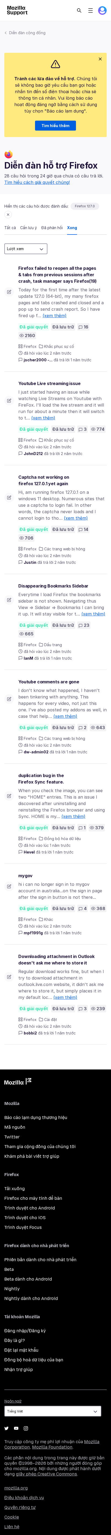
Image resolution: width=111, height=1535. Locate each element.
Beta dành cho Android (28, 1279)
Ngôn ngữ (13, 1401)
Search (79, 10)
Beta (9, 1269)
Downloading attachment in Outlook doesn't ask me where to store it (56, 960)
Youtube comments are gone (48, 681)
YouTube (16, 1428)
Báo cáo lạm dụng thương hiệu (35, 1117)
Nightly (12, 1288)
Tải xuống (14, 1188)
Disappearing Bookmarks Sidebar (53, 586)
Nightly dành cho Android (31, 1298)
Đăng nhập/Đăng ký (25, 1330)
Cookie (11, 1517)
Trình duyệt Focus (23, 1227)
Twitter (12, 1136)
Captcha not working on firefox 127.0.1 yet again (43, 480)
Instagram (26, 1428)
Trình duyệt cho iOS (25, 1217)
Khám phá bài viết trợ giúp (31, 1156)
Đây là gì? (14, 1340)
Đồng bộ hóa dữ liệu (62, 838)
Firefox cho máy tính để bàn (33, 1198)
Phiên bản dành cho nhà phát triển (40, 1259)
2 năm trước (71, 453)
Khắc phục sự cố (59, 346)
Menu (90, 10)
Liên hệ (11, 1526)
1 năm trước (81, 360)
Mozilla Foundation (52, 1447)
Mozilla (17, 1082)
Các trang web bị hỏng (64, 549)
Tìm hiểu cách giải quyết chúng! (37, 182)
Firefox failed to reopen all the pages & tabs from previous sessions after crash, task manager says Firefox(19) (57, 274)
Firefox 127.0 (85, 206)
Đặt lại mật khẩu (21, 1350)
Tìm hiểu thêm (55, 125)
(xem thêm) (55, 315)
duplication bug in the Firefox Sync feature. (41, 779)
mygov (25, 875)
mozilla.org (16, 1488)
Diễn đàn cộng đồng (27, 32)
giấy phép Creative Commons (46, 1474)
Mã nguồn (14, 1127)
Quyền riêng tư (20, 1507)
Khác (48, 919)
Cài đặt (50, 1019)
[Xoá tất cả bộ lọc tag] (8, 214)
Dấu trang (53, 644)
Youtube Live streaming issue (49, 383)
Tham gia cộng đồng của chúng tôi (40, 1146)
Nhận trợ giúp (18, 1369)
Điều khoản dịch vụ (24, 1497)
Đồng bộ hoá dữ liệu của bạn (33, 1359)
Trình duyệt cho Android (29, 1208)
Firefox (30, 346)
